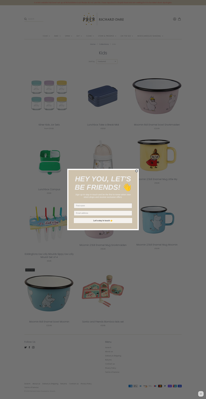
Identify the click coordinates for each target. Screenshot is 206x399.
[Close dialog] (136, 171)
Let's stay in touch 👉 (103, 220)
